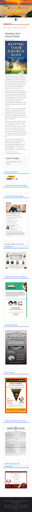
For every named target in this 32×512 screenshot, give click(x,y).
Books (9, 27)
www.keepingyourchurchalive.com (13, 153)
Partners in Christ (24, 507)
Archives (6, 507)
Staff (21, 505)
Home (4, 27)
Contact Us (16, 509)
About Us (10, 505)
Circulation (16, 505)
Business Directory (14, 507)
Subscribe (25, 505)
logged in (14, 161)
